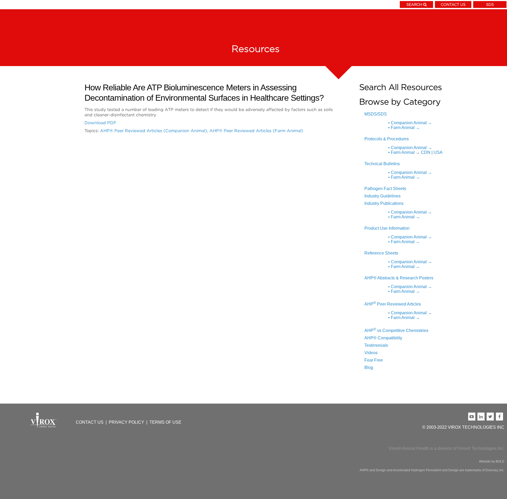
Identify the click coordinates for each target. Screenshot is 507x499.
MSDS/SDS (375, 114)
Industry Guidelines (382, 196)
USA (438, 152)
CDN (425, 152)
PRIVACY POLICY (126, 422)
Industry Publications (383, 203)
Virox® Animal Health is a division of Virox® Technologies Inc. (446, 448)
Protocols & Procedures (386, 139)
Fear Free (373, 360)
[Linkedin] (482, 417)
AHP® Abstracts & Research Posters (398, 278)
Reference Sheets (381, 253)
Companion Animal (410, 123)
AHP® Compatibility (383, 338)
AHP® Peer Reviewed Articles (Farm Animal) (256, 130)
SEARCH (414, 4)
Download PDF (100, 122)
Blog (368, 367)
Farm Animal (404, 127)
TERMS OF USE (165, 422)
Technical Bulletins (382, 163)
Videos (371, 352)
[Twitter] (491, 417)
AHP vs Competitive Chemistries (396, 330)
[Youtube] (472, 417)
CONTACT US (453, 4)
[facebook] (500, 417)
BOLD (500, 461)
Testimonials (376, 345)
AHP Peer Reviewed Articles (392, 304)
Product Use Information (387, 228)
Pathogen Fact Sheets (385, 188)
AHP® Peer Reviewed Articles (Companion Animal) (153, 130)
